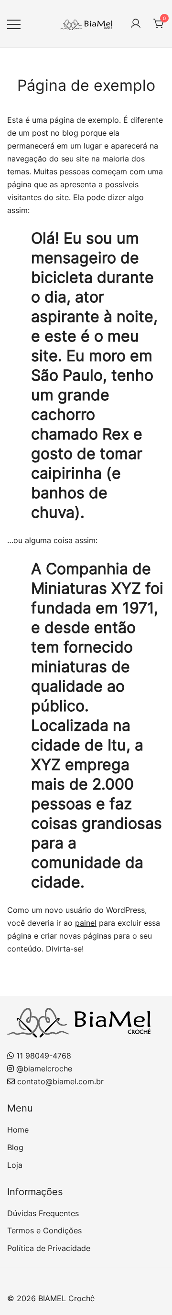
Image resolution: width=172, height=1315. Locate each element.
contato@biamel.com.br (60, 1081)
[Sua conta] (135, 24)
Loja (14, 1165)
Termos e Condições (44, 1230)
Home (18, 1129)
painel (86, 923)
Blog (15, 1147)
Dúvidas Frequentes (43, 1213)
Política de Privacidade (48, 1248)
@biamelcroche (44, 1068)
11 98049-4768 (43, 1055)
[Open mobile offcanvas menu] (14, 23)
